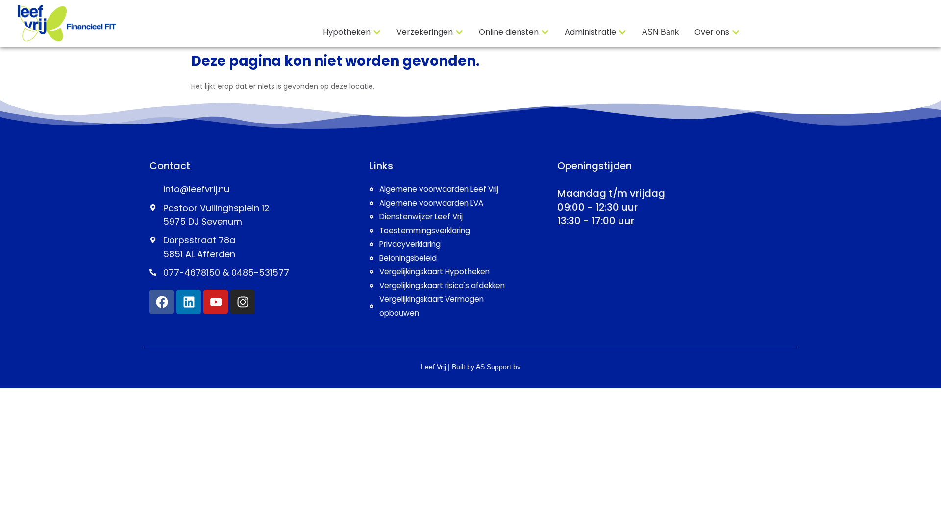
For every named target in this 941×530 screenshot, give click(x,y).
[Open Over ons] (736, 32)
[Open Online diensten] (545, 32)
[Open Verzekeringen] (459, 32)
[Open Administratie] (622, 32)
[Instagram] (242, 302)
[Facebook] (161, 302)
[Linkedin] (188, 302)
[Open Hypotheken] (377, 32)
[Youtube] (215, 302)
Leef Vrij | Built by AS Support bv (470, 367)
